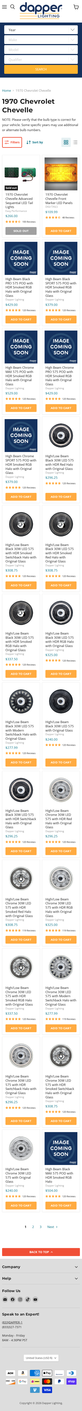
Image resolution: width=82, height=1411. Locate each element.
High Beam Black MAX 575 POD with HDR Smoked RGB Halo (59, 1175)
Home (6, 90)
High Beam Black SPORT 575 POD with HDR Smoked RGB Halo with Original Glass (60, 287)
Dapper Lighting (14, 299)
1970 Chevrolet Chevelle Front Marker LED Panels (59, 198)
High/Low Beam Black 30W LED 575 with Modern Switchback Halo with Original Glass (20, 730)
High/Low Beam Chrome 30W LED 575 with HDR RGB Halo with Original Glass (59, 907)
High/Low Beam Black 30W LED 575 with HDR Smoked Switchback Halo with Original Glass (20, 553)
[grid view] (66, 142)
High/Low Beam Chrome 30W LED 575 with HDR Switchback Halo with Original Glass (20, 1084)
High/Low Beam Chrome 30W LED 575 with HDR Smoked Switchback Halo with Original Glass (59, 1086)
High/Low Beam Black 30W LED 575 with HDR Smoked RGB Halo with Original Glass (19, 641)
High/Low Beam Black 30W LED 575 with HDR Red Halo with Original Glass (59, 462)
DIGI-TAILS (51, 206)
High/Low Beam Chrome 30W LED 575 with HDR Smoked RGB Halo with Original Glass (19, 996)
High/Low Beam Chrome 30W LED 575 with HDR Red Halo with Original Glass (58, 818)
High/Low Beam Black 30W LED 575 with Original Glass (59, 726)
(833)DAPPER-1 (12, 1322)
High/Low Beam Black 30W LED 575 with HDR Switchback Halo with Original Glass (20, 818)
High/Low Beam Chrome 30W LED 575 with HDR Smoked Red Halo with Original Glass (19, 907)
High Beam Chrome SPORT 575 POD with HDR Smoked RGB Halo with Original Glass (20, 464)
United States (39, 1358)
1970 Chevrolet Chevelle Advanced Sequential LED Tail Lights (19, 200)
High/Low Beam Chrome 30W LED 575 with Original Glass (18, 1175)
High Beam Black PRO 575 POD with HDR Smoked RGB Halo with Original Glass (19, 287)
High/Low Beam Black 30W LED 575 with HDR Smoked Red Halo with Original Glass (59, 553)
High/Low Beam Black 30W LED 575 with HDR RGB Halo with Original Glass (59, 639)
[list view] (75, 142)
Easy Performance (16, 211)
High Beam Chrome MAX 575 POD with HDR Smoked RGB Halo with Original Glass (19, 375)
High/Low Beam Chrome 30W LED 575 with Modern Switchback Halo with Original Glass (60, 996)
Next (51, 1227)
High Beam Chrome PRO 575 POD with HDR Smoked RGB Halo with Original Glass (59, 375)
